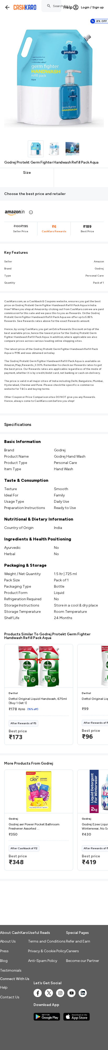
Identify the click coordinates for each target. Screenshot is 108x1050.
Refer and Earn (78, 941)
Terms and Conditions (47, 941)
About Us (8, 941)
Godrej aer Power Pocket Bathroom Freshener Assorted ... (34, 826)
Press (4, 951)
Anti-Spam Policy (42, 961)
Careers (72, 951)
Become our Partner (82, 961)
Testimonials (10, 970)
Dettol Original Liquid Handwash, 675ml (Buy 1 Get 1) (38, 701)
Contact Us (9, 997)
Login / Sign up (92, 7)
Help (68, 7)
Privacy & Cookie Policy (47, 951)
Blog (4, 961)
